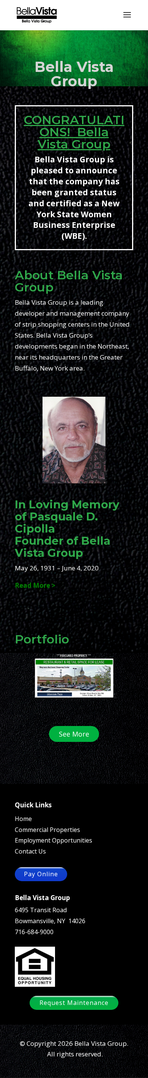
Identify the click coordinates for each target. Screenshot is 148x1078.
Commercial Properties (47, 830)
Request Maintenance (74, 1003)
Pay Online (41, 874)
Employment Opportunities (53, 840)
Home (23, 819)
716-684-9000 (34, 932)
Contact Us (30, 851)
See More (74, 733)
